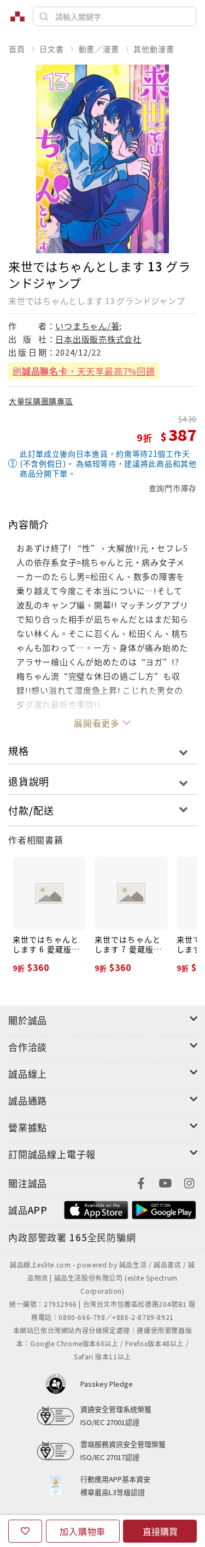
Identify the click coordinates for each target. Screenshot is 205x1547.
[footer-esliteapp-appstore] (96, 1208)
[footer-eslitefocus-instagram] (189, 1182)
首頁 (17, 48)
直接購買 (160, 1531)
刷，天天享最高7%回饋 (84, 370)
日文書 (51, 48)
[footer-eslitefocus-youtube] (165, 1182)
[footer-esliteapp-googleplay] (164, 1208)
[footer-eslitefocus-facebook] (141, 1182)
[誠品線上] (17, 16)
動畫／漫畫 (99, 48)
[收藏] (25, 1531)
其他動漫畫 (153, 48)
